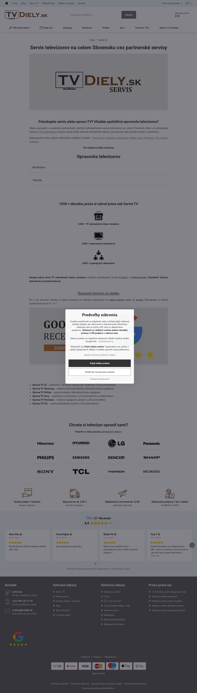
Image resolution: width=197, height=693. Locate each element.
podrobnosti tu (106, 341)
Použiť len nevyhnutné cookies (99, 372)
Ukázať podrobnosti (99, 379)
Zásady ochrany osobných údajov (100, 354)
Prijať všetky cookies (99, 363)
